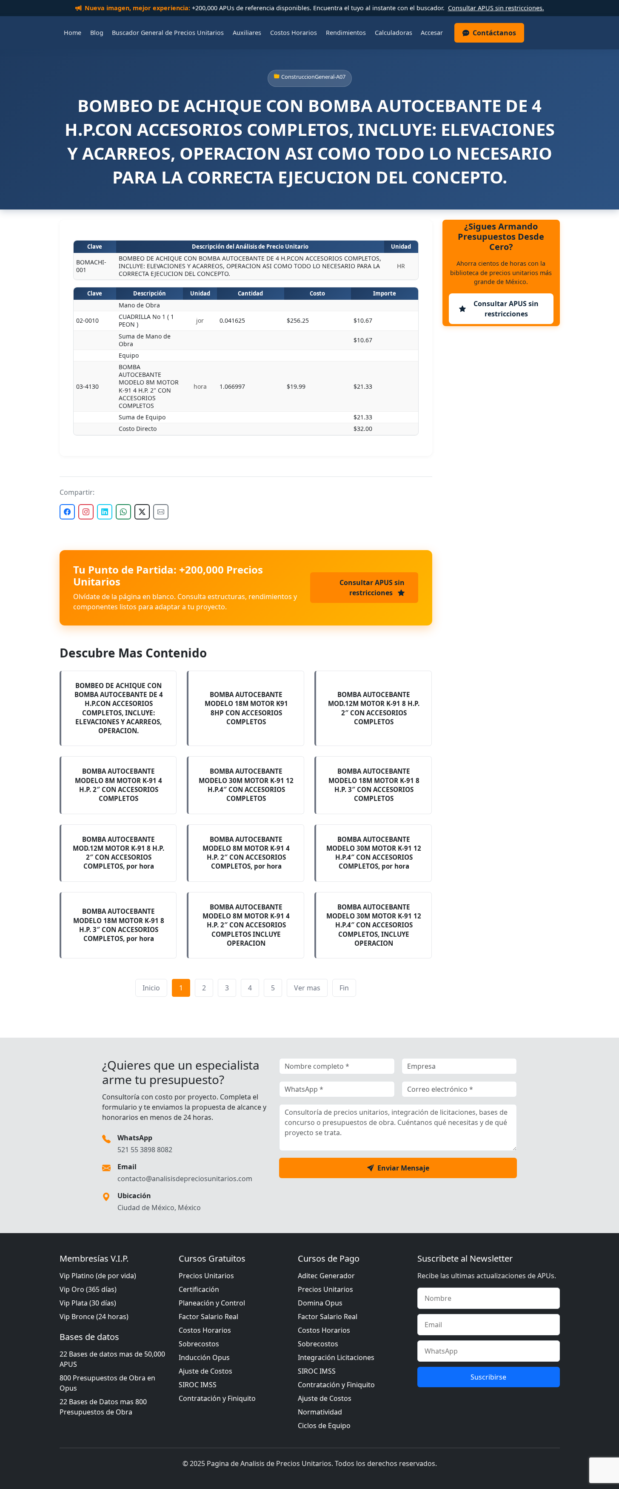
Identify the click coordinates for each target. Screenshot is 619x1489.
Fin (344, 988)
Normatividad (320, 1412)
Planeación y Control (212, 1303)
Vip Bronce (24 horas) (94, 1316)
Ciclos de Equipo (324, 1425)
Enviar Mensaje (403, 1168)
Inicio (151, 988)
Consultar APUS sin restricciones (372, 587)
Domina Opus (320, 1303)
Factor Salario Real (208, 1316)
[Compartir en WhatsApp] (123, 511)
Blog (96, 33)
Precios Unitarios (206, 1275)
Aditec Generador (326, 1275)
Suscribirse (488, 1377)
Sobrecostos (199, 1343)
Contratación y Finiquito (217, 1398)
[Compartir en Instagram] (86, 511)
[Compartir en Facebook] (67, 511)
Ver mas (307, 988)
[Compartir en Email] (160, 511)
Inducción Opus (204, 1357)
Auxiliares (247, 33)
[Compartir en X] (142, 511)
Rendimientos (346, 33)
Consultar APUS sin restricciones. (496, 8)
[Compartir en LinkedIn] (104, 511)
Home (72, 33)
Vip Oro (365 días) (88, 1289)
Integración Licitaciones (336, 1357)
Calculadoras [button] (393, 33)
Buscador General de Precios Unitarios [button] (168, 33)
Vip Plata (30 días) (88, 1303)
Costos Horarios (293, 33)
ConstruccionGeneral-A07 (313, 76)
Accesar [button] (432, 33)
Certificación (199, 1289)
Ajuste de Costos (205, 1371)
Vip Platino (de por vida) (98, 1275)
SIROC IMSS (198, 1384)
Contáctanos (494, 32)
